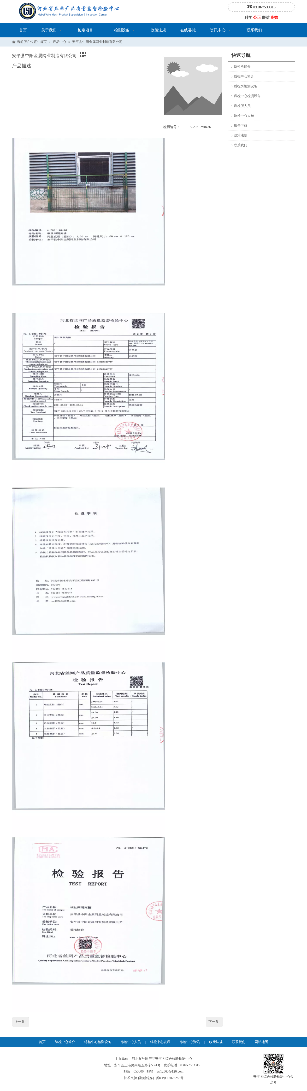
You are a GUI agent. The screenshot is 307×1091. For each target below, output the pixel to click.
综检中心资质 (160, 1042)
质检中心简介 (244, 76)
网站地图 (261, 1042)
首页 (42, 1042)
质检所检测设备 (245, 86)
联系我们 (240, 145)
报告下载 (240, 125)
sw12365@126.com (170, 1071)
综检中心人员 (131, 1042)
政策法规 (240, 135)
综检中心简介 (65, 1042)
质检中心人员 (244, 115)
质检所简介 (242, 66)
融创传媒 (146, 1078)
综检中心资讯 (190, 1042)
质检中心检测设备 (247, 96)
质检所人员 (242, 106)
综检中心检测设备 (97, 1042)
